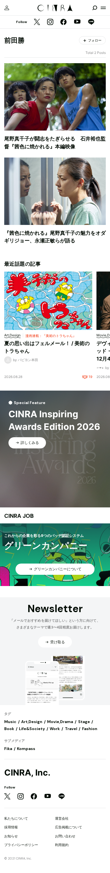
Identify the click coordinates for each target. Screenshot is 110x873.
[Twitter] (37, 22)
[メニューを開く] (103, 8)
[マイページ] (7, 8)
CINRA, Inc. (27, 773)
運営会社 (62, 818)
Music (10, 722)
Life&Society (32, 729)
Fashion (89, 729)
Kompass (26, 749)
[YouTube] (77, 22)
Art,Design (31, 722)
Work (55, 729)
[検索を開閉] (95, 8)
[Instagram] (50, 22)
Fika (8, 749)
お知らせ (11, 836)
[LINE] (91, 22)
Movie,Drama (60, 722)
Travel (71, 729)
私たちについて (16, 818)
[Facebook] (63, 22)
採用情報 (11, 827)
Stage (84, 722)
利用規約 (62, 845)
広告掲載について (68, 827)
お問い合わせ (65, 836)
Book (9, 729)
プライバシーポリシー (21, 845)
